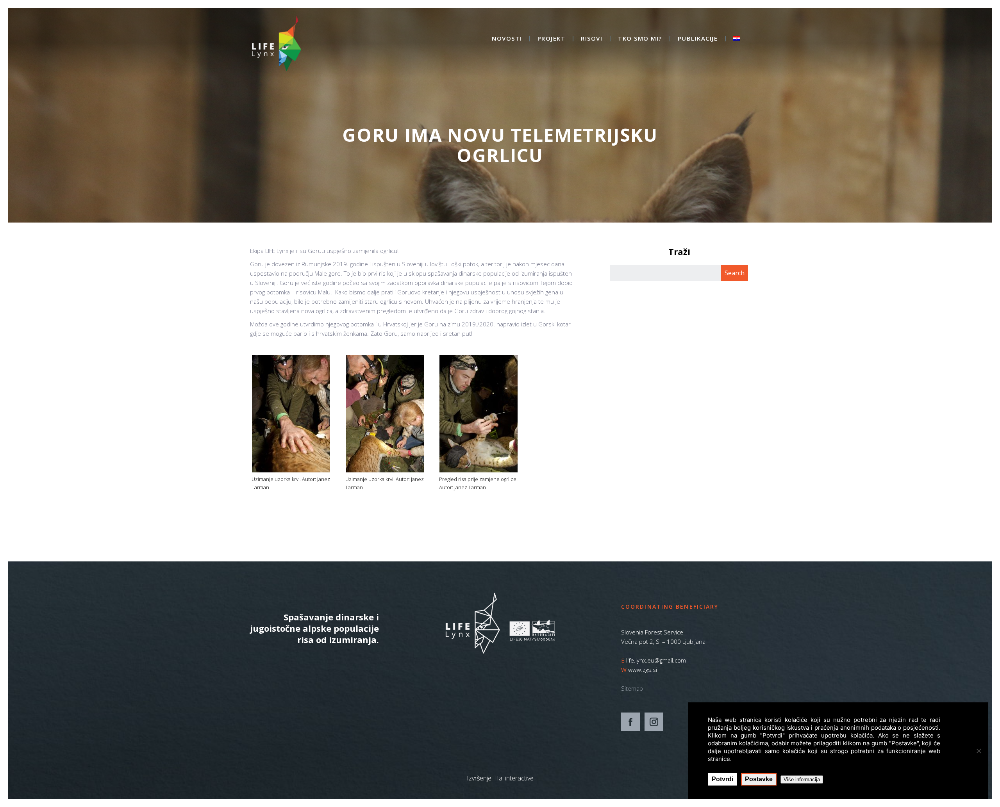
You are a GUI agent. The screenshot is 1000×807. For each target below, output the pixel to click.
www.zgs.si (642, 669)
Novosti (507, 39)
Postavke (759, 779)
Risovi (591, 39)
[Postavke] (978, 751)
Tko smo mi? (640, 39)
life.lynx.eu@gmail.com (656, 660)
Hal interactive (514, 778)
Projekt (552, 39)
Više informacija (802, 779)
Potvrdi (722, 779)
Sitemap (632, 688)
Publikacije (698, 39)
